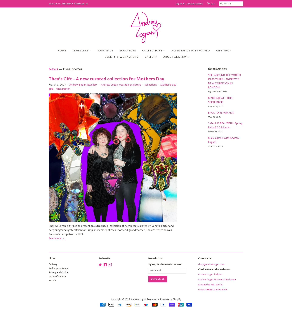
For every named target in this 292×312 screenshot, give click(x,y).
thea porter (63, 89)
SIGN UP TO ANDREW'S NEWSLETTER (68, 3)
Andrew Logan (138, 299)
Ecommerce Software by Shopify (164, 299)
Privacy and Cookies (59, 272)
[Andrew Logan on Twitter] (100, 265)
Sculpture (128, 50)
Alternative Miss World (190, 50)
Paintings (105, 50)
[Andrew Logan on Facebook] (105, 265)
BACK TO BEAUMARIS (221, 112)
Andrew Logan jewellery (83, 84)
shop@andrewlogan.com (211, 264)
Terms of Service (57, 276)
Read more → (56, 238)
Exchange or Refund (59, 268)
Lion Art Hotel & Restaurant (212, 289)
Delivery (53, 264)
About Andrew (175, 57)
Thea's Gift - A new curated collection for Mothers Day (106, 79)
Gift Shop (223, 50)
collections (150, 84)
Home (61, 50)
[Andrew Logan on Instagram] (110, 265)
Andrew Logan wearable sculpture (121, 84)
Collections (152, 50)
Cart (213, 3)
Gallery (151, 57)
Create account (195, 3)
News (53, 69)
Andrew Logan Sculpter (210, 274)
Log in (179, 3)
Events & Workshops (121, 57)
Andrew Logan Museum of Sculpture (217, 279)
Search (52, 280)
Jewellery (81, 50)
